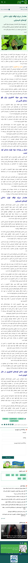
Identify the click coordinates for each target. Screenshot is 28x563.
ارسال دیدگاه (8, 457)
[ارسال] (4, 425)
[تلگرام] (12, 425)
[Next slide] (2, 531)
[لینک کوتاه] (6, 425)
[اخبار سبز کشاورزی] (22, 2)
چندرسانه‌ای (22, 523)
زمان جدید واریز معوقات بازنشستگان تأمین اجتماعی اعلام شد (13, 504)
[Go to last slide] (25, 531)
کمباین (7, 475)
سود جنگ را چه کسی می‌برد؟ (19, 494)
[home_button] (26, 7)
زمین (24, 478)
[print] (2, 425)
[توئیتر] (10, 425)
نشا (17, 475)
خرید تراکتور (22, 475)
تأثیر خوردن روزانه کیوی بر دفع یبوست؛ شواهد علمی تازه (14, 491)
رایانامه (24, 438)
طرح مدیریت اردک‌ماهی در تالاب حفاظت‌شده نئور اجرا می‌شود (13, 499)
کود (13, 475)
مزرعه (19, 478)
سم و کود (5, 418)
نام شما (24, 432)
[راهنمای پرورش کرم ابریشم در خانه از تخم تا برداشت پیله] (23, 549)
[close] (25, 543)
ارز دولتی (21, 418)
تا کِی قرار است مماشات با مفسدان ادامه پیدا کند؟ (15, 496)
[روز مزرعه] (14, 465)
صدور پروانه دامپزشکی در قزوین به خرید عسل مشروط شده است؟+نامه (13, 515)
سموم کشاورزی (13, 418)
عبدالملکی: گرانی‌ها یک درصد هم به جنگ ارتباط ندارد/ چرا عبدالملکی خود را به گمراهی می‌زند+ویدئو (14, 536)
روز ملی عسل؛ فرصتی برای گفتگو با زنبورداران (16, 511)
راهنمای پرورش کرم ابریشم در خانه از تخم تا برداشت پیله (10, 548)
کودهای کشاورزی (14, 421)
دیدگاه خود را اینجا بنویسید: (20, 443)
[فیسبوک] (8, 425)
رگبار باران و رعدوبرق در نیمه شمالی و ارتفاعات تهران (15, 502)
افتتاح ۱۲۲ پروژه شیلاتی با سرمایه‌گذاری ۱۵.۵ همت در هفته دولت (13, 508)
